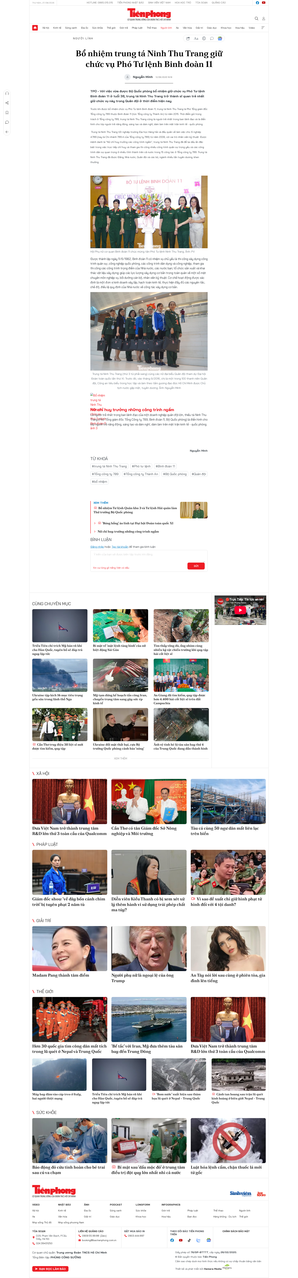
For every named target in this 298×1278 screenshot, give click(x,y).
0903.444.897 (136, 1235)
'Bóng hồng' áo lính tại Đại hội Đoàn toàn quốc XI (137, 523)
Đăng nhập (97, 546)
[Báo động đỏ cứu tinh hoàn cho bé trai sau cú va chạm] (69, 1140)
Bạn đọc (192, 1216)
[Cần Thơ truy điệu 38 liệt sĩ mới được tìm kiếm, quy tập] (59, 724)
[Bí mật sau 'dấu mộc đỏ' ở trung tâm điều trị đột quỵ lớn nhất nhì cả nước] (148, 1140)
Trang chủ (35, 28)
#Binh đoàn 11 (165, 466)
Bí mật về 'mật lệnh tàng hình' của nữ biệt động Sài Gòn (119, 648)
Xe (177, 27)
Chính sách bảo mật (236, 1231)
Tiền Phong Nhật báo (130, 2)
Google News (219, 38)
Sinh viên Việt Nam (159, 2)
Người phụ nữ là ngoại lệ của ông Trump (142, 977)
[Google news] (210, 1240)
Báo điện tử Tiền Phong (149, 14)
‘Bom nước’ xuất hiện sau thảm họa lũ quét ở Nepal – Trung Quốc (176, 1096)
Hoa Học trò (183, 2)
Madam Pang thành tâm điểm (60, 975)
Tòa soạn (201, 2)
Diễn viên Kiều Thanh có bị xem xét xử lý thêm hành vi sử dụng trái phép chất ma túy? (148, 904)
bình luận (211, 38)
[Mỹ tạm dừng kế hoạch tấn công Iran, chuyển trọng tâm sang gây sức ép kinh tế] (120, 675)
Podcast (116, 1204)
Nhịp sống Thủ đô (42, 1222)
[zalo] (200, 1240)
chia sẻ (188, 38)
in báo (204, 38)
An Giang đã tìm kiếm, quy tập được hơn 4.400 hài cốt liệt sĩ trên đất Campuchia (179, 699)
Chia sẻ (7, 103)
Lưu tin (7, 112)
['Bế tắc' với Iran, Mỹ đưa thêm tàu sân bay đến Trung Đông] (148, 1019)
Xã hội (45, 27)
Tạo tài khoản (120, 546)
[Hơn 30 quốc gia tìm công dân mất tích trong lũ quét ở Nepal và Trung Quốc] (69, 1019)
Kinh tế (57, 27)
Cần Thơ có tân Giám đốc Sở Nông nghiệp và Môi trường (144, 830)
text (196, 38)
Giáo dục (212, 27)
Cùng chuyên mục (51, 603)
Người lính (166, 27)
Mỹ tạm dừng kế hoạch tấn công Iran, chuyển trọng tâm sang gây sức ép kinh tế (120, 699)
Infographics (171, 1204)
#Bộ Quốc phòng (175, 474)
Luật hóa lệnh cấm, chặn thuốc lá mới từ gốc (226, 1169)
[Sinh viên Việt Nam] (240, 1194)
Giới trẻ (124, 27)
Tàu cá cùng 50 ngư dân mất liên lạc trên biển (225, 830)
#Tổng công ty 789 (105, 474)
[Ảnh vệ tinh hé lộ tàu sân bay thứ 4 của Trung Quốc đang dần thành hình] (181, 724)
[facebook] (257, 3)
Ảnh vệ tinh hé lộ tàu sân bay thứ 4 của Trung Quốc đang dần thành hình (181, 746)
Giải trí (199, 27)
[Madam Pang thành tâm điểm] (69, 948)
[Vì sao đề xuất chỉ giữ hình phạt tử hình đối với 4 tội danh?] (228, 872)
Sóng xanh (71, 27)
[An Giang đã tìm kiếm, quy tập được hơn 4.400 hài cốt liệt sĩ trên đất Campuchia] (181, 675)
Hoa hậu (240, 27)
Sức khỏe (97, 27)
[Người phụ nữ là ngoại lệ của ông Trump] (148, 948)
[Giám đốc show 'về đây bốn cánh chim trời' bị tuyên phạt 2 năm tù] (69, 872)
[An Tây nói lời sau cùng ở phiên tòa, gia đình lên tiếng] (228, 948)
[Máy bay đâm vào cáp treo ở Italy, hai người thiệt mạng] (59, 1074)
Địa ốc (84, 27)
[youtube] (264, 3)
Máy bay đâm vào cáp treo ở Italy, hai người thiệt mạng (56, 1096)
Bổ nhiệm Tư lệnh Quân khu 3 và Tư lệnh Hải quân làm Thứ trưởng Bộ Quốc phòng (135, 510)
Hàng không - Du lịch (224, 1216)
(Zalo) (103, 1235)
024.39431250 (44, 1243)
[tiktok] (191, 1240)
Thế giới (111, 27)
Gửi (196, 566)
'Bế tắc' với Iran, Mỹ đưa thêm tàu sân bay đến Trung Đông (147, 1048)
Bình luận (7, 122)
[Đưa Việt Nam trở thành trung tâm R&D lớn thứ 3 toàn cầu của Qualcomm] (69, 801)
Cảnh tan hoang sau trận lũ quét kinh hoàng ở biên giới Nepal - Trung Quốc (238, 1098)
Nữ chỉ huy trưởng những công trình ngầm (132, 409)
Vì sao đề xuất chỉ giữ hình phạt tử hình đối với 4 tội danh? (226, 901)
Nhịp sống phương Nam (71, 1222)
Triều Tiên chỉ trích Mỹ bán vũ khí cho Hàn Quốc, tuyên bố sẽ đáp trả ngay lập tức (57, 650)
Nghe (7, 93)
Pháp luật (137, 27)
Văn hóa (187, 27)
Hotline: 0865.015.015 (100, 2)
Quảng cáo (219, 2)
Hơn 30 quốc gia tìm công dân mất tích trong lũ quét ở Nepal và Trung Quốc (69, 1048)
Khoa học (226, 27)
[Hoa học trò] (261, 1194)
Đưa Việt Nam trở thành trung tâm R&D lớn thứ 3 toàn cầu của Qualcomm (69, 830)
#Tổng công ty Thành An (141, 474)
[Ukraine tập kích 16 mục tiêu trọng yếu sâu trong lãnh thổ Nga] (59, 675)
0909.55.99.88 (90, 1235)
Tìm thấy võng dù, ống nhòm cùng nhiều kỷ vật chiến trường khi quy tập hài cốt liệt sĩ (181, 650)
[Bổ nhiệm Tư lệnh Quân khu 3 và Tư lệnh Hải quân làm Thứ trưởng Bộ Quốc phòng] (194, 510)
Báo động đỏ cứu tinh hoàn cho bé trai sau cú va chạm (68, 1169)
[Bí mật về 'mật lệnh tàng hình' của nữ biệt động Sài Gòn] (120, 625)
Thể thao (152, 27)
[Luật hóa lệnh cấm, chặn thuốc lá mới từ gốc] (228, 1140)
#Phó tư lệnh (141, 466)
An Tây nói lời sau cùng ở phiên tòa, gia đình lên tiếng (228, 977)
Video (252, 27)
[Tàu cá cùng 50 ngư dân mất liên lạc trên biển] (228, 801)
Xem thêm (263, 28)
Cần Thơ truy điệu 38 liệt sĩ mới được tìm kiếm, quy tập (57, 746)
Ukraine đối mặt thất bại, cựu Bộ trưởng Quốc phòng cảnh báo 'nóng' (118, 746)
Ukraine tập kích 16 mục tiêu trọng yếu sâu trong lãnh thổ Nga (57, 697)
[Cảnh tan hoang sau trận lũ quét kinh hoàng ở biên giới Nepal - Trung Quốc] (239, 1074)
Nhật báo (64, 1204)
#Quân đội (199, 474)
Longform (143, 1204)
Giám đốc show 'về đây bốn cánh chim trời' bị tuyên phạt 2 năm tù (68, 901)
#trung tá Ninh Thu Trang (109, 466)
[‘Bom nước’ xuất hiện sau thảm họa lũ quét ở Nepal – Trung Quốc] (179, 1074)
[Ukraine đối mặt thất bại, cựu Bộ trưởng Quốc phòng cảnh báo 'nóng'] (120, 724)
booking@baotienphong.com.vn (99, 1240)
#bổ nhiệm (99, 482)
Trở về (7, 132)
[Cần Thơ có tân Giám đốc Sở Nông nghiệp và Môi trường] (148, 801)
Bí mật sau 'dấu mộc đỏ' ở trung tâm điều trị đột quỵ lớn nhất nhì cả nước (148, 1169)
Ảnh (86, 1204)
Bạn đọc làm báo (52, 1269)
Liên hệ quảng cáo (90, 1231)
